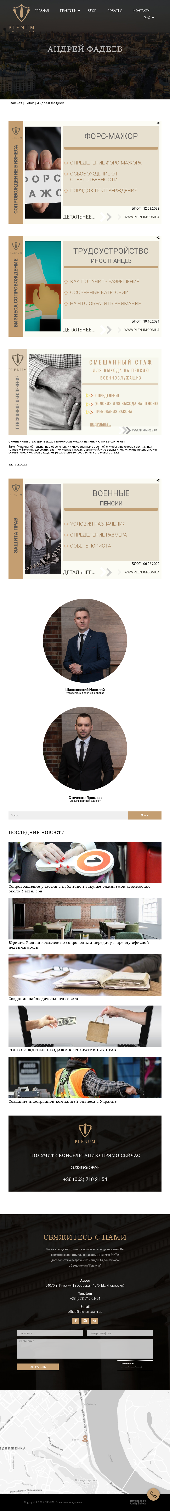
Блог (92, 11)
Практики (68, 11)
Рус (147, 18)
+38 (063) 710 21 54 (85, 1179)
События (114, 11)
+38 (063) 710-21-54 (85, 1299)
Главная (42, 11)
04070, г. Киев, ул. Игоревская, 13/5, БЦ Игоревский (85, 1285)
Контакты (142, 11)
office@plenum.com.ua (85, 1312)
